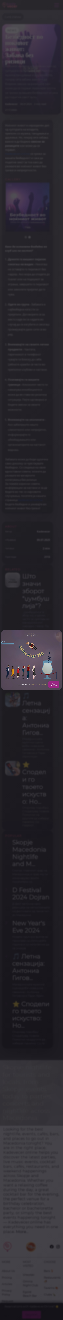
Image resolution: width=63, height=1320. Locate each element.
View (54, 684)
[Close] (57, 634)
